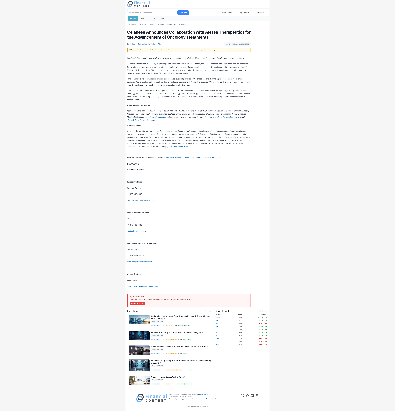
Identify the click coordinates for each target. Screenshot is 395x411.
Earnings (180, 369)
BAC (217, 326)
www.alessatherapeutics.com (224, 117)
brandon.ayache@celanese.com (140, 200)
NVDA (218, 338)
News (152, 24)
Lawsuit (168, 383)
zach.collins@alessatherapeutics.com (143, 286)
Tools (162, 19)
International (171, 24)
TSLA (217, 344)
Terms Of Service (211, 399)
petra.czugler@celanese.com (139, 262)
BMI (185, 325)
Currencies (160, 24)
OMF (187, 383)
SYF (190, 383)
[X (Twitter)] (242, 398)
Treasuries (182, 24)
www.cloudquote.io (204, 394)
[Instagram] (257, 398)
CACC (182, 383)
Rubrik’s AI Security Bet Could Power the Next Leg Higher (177, 332)
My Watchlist (244, 13)
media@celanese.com (136, 231)
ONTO (189, 325)
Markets (133, 19)
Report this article (137, 303)
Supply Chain (169, 325)
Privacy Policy (199, 399)
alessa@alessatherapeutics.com (140, 120)
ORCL (217, 341)
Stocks (143, 19)
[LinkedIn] (252, 398)
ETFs (153, 19)
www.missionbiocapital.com (156, 117)
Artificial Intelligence (171, 339)
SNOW (190, 369)
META (217, 332)
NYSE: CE (151, 64)
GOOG (218, 329)
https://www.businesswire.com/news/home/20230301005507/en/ (192, 158)
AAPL (184, 353)
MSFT (184, 339)
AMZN (218, 317)
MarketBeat (156, 325)
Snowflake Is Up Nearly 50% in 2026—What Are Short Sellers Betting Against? (181, 361)
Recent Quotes (227, 13)
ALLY (178, 383)
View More (208, 311)
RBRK (189, 339)
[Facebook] (247, 398)
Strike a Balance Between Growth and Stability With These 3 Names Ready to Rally (180, 317)
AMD (217, 323)
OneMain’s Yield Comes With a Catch (168, 377)
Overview (143, 24)
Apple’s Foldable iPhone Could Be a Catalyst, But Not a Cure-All (179, 346)
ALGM (181, 325)
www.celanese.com (180, 146)
